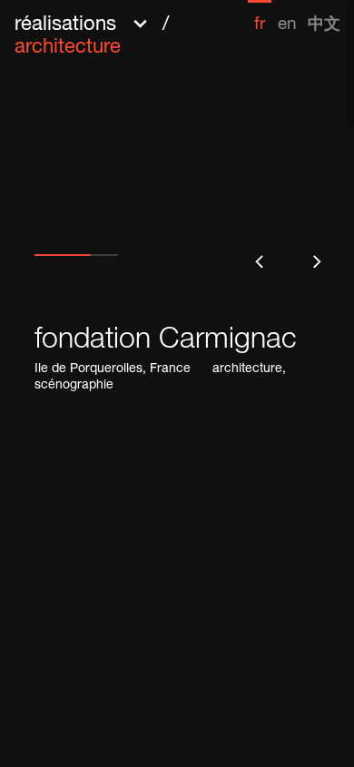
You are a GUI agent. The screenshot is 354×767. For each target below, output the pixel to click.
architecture (247, 369)
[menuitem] (259, 17)
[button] (131, 34)
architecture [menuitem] (68, 48)
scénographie (73, 385)
